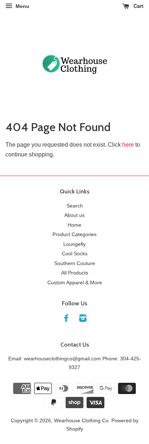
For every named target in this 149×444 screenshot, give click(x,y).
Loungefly (74, 244)
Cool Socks (75, 253)
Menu (21, 6)
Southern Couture (74, 263)
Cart (138, 5)
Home (74, 225)
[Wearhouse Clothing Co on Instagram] (83, 319)
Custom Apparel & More (74, 282)
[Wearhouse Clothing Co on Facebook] (66, 319)
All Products (74, 273)
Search (75, 206)
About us (74, 215)
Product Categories (74, 234)
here (128, 145)
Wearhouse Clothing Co (81, 420)
